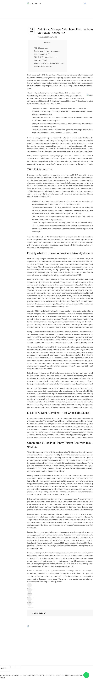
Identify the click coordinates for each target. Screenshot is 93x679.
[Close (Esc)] (2, 667)
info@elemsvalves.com (80, 657)
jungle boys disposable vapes (52, 288)
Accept (2, 678)
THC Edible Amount (41, 48)
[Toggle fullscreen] (12, 667)
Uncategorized (72, 15)
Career (29, 648)
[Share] (7, 667)
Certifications (74, 635)
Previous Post (39, 613)
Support (30, 644)
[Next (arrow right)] (7, 670)
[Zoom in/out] (18, 667)
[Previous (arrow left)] (2, 670)
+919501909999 (83, 654)
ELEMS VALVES (76, 644)
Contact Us (31, 657)
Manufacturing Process (35, 652)
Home (62, 15)
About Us (73, 631)
